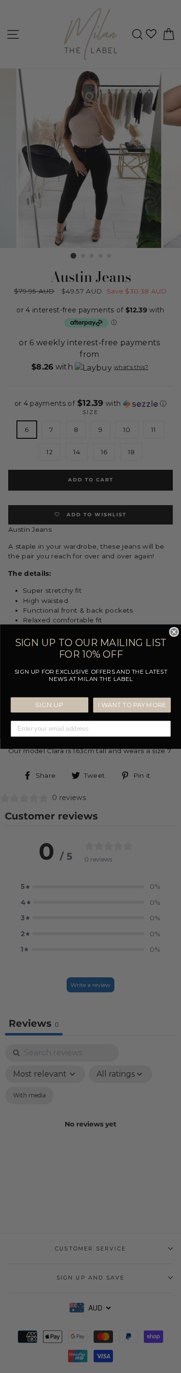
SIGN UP (49, 705)
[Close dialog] (174, 632)
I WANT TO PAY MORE (131, 705)
